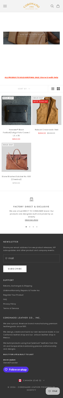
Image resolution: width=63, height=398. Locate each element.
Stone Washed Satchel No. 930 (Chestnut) (16, 178)
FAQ (5, 299)
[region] (31, 209)
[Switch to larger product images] (52, 88)
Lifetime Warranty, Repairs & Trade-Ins (21, 290)
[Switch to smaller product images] (58, 88)
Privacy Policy (9, 304)
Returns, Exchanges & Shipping (17, 286)
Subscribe (15, 268)
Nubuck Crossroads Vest (46, 129)
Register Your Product (13, 295)
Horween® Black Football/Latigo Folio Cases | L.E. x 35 (16, 132)
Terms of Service (11, 308)
